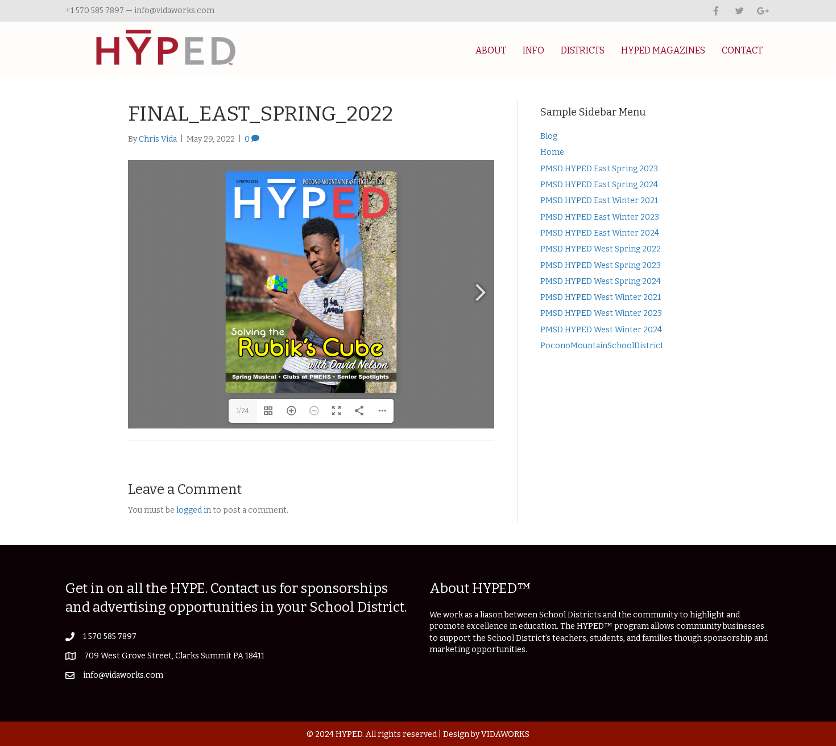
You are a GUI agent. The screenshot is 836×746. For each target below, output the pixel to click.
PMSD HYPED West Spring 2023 (600, 265)
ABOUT (490, 50)
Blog (548, 136)
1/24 (243, 411)
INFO (533, 50)
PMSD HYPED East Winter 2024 (599, 233)
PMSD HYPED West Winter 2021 (600, 297)
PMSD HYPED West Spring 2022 (600, 249)
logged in (193, 510)
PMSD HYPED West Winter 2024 (601, 330)
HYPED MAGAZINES (663, 50)
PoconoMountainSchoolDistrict (602, 346)
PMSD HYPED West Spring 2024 (600, 281)
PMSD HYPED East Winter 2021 (599, 200)
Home (552, 152)
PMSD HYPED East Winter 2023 (599, 217)
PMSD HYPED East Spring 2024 (599, 184)
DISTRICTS (583, 50)
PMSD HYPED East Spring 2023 (599, 169)
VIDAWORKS (505, 734)
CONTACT (742, 50)
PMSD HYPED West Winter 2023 (601, 313)
